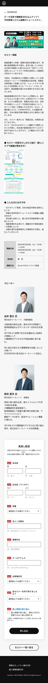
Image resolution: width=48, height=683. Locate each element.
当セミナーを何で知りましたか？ (24, 592)
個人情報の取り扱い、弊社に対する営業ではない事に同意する (25, 613)
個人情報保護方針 (16, 669)
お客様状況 (17, 576)
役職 (14, 506)
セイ (9, 488)
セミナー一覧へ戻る (24, 647)
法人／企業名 (18, 521)
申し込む (24, 630)
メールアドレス (19, 558)
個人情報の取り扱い (21, 609)
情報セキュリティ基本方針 (19, 665)
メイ (27, 488)
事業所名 (16, 539)
